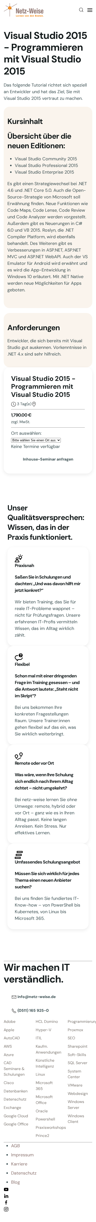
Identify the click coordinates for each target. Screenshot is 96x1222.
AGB (15, 1146)
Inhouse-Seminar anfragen (48, 459)
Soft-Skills (77, 1054)
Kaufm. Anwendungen (48, 1049)
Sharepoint (77, 1046)
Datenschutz (15, 1099)
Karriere (19, 1164)
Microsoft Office (44, 1099)
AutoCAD (12, 1038)
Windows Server (76, 1104)
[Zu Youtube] (6, 1189)
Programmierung (80, 1021)
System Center (74, 1074)
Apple (9, 1029)
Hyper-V (43, 1029)
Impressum (22, 1155)
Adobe (10, 1021)
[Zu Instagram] (6, 1209)
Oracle (42, 1111)
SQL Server (77, 1062)
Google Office (16, 1124)
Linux (40, 1074)
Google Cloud (16, 1115)
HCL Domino (47, 1021)
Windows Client (76, 1118)
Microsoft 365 (44, 1085)
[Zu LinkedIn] (6, 1195)
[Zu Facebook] (6, 1202)
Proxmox (75, 1029)
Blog (15, 1182)
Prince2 (42, 1135)
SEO (71, 1038)
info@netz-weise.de (36, 996)
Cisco (9, 1082)
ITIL (39, 1038)
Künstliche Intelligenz (45, 1063)
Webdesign (78, 1093)
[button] (81, 10)
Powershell (45, 1119)
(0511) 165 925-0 (32, 1010)
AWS (8, 1046)
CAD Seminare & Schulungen (14, 1068)
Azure (9, 1054)
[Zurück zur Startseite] (24, 10)
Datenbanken (16, 1091)
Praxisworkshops (48, 1127)
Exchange (12, 1107)
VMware (75, 1085)
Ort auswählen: (26, 433)
